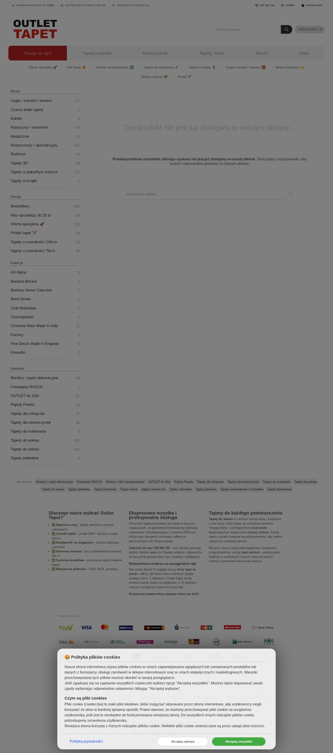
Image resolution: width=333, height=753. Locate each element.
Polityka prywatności (86, 741)
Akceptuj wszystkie (238, 741)
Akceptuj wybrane (183, 741)
